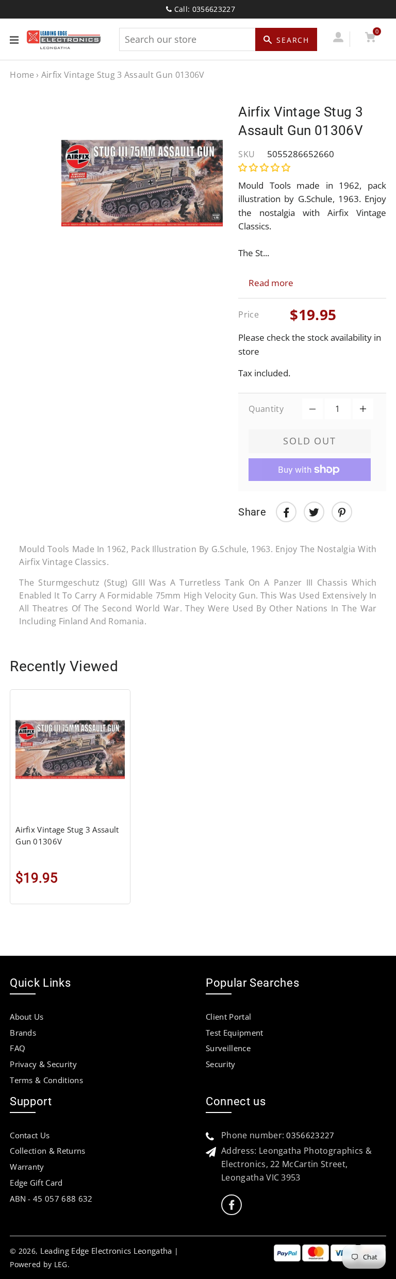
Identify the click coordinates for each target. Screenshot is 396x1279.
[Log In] (338, 39)
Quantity (266, 408)
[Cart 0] (370, 39)
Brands (23, 1032)
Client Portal (228, 1016)
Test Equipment (234, 1032)
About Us (27, 1016)
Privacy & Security (43, 1064)
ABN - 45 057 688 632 (51, 1198)
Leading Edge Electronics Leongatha (106, 1250)
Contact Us (30, 1135)
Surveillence (228, 1048)
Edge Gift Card (36, 1182)
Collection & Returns (47, 1150)
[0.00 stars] (265, 167)
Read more (271, 283)
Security (221, 1064)
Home (22, 74)
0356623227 (310, 1135)
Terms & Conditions (46, 1080)
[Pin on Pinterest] (342, 512)
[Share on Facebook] (286, 512)
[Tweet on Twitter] (314, 512)
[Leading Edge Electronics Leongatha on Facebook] (231, 1205)
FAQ (17, 1048)
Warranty (27, 1166)
